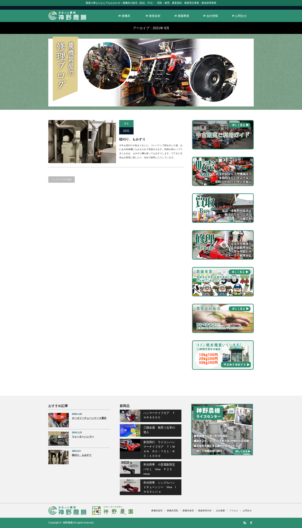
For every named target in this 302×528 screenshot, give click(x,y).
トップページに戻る (61, 179)
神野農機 (68, 522)
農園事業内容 (205, 510)
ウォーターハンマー (83, 436)
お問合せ (240, 15)
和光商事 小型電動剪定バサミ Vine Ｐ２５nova (159, 469)
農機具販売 (157, 510)
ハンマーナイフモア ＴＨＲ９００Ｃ (159, 415)
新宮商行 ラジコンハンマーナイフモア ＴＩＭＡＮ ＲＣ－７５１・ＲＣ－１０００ (159, 449)
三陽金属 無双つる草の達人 (159, 430)
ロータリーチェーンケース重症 (89, 418)
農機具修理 (188, 510)
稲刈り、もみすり (132, 139)
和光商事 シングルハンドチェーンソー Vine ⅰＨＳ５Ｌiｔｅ (159, 487)
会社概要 (220, 510)
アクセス (233, 510)
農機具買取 (172, 510)
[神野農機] (67, 20)
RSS (244, 523)
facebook (251, 523)
